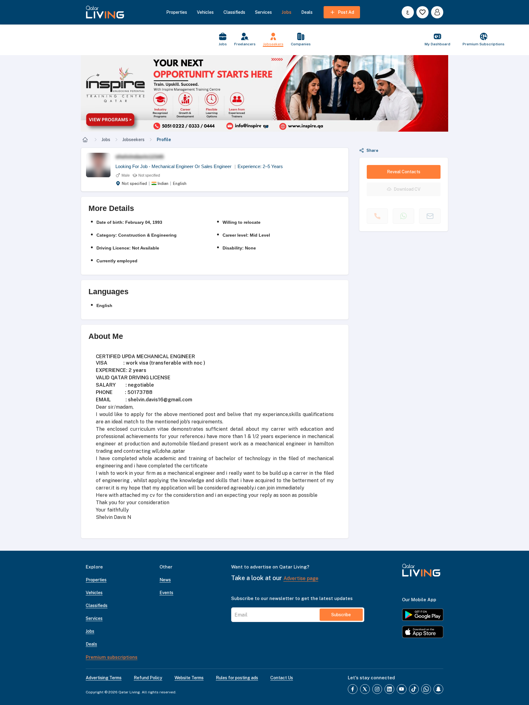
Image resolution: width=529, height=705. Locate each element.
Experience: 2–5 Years (260, 166)
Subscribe (341, 614)
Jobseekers (133, 139)
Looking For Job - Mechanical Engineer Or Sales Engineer (175, 166)
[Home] (85, 139)
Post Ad (346, 12)
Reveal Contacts (403, 171)
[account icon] (437, 12)
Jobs (106, 139)
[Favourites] (422, 12)
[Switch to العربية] (408, 12)
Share (372, 150)
